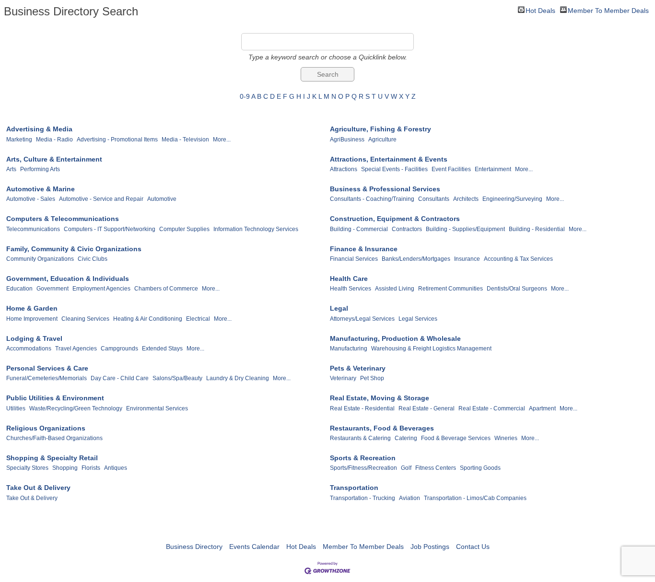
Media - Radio (54, 139)
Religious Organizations (45, 428)
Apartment (542, 408)
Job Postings (429, 546)
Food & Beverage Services (456, 438)
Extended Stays (162, 348)
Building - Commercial (359, 229)
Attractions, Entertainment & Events (388, 159)
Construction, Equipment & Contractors (395, 218)
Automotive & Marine (40, 189)
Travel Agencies (76, 348)
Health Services (350, 288)
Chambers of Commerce (166, 288)
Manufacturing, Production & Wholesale (395, 338)
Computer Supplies (184, 229)
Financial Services (354, 259)
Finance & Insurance (364, 249)
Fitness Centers (435, 468)
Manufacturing (348, 348)
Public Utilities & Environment (55, 398)
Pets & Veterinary (358, 368)
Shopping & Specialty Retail (52, 458)
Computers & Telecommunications (62, 218)
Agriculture (382, 139)
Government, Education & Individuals (67, 278)
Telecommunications (33, 229)
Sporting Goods (480, 468)
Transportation (354, 487)
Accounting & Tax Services (518, 259)
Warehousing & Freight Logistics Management (431, 348)
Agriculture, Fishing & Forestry (380, 129)
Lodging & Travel (34, 338)
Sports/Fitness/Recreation (363, 468)
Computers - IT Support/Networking (109, 229)
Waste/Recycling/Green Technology (75, 408)
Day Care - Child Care (120, 378)
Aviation (409, 498)
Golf (406, 468)
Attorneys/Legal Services (362, 318)
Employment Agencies (101, 288)
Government (52, 288)
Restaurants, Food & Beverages (382, 428)
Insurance (467, 259)
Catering (406, 438)
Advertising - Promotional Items (117, 139)
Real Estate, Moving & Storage (379, 398)
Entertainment (493, 169)
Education (19, 288)
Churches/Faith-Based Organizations (54, 438)
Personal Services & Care (47, 368)
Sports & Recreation (363, 458)
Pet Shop (372, 378)
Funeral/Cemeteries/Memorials (46, 378)
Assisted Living (394, 288)
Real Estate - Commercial (491, 408)
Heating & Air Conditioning (147, 318)
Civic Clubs (92, 259)
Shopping (65, 468)
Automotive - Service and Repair (101, 199)
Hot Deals (540, 10)
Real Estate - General (426, 408)
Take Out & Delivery (38, 487)
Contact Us (473, 546)
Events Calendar (254, 546)
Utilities (15, 408)
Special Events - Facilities (394, 169)
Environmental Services (157, 408)
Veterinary (343, 378)
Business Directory (194, 546)
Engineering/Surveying (512, 199)
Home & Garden (32, 308)
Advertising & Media (39, 129)
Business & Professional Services (385, 189)
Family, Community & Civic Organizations (73, 249)
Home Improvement (32, 318)
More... (222, 139)
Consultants (433, 199)
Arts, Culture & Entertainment (54, 159)
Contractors (407, 229)
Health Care (349, 278)
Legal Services (417, 318)
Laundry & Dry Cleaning (237, 378)
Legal (339, 308)
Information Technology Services (255, 229)
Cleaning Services (85, 318)
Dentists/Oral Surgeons (517, 288)
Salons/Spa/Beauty (177, 378)
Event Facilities (451, 169)
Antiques (115, 468)
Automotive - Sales (30, 199)
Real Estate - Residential (362, 408)
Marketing (19, 139)
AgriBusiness (347, 139)
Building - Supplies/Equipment (465, 229)
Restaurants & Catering (360, 438)
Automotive (161, 199)
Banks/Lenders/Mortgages (416, 259)
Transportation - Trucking (362, 498)
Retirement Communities (450, 288)
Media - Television (185, 139)
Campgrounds (119, 348)
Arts (11, 169)
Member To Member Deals (608, 10)
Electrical (198, 318)
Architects (466, 199)
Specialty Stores (27, 468)
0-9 (245, 96)
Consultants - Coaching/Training (372, 199)
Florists (91, 468)
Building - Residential (537, 229)
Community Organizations (40, 259)
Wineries (505, 438)
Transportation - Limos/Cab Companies (475, 498)
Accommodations (28, 348)
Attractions (343, 169)
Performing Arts (40, 169)
